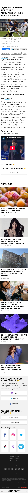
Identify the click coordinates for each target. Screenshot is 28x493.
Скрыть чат (14, 173)
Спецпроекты (14, 463)
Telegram (15, 398)
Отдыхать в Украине (17, 3)
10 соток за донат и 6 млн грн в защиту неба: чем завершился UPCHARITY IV (14, 337)
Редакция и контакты (14, 458)
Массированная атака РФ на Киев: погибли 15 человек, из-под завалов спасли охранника (13, 273)
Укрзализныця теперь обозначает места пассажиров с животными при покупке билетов (12, 305)
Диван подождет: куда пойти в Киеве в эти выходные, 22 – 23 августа (12, 241)
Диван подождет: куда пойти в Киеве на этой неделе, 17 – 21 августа (11, 368)
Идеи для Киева (5, 3)
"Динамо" (4, 57)
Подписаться (15, 422)
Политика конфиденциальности (14, 465)
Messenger (15, 404)
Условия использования (14, 456)
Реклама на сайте (14, 460)
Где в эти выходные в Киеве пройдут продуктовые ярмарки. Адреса (13, 211)
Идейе (7, 98)
